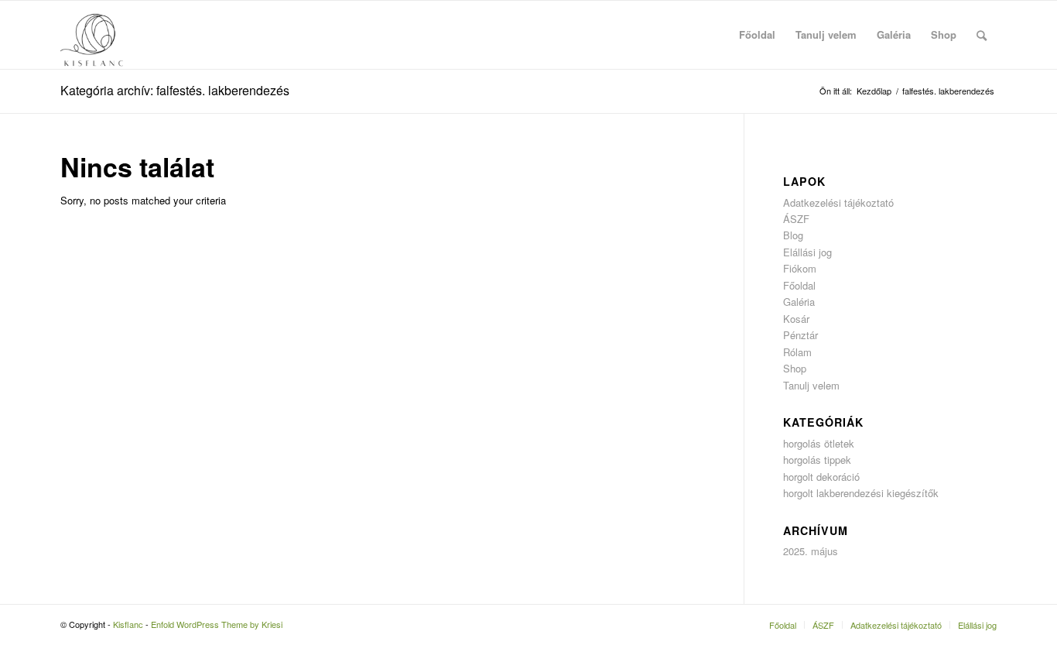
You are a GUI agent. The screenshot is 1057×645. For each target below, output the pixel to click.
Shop (794, 368)
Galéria (799, 301)
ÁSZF (796, 218)
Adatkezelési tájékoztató (838, 202)
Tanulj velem (811, 385)
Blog (793, 235)
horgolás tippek (817, 459)
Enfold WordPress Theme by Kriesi (216, 624)
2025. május (810, 551)
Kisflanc (128, 624)
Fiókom (799, 268)
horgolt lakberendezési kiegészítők (861, 492)
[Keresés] (981, 35)
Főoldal (799, 285)
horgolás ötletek (818, 443)
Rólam (797, 352)
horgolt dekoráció (821, 476)
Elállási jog (807, 252)
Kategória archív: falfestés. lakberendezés (174, 90)
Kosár (796, 318)
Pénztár (800, 335)
